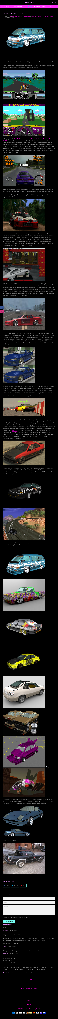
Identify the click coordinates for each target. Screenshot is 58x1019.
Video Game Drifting (48, 16)
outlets (32, 16)
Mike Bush (14, 430)
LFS (26, 16)
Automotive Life (15, 16)
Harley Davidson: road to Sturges (34, 139)
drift (24, 16)
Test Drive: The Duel (48, 139)
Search (29, 1000)
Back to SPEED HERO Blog (29, 988)
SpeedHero (29, 2)
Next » (31, 979)
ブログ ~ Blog (28, 6)
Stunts (22, 139)
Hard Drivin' (6, 141)
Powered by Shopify (34, 1009)
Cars (21, 16)
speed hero (40, 16)
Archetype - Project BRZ (40, 6)
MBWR (28, 16)
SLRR (36, 16)
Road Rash (17, 139)
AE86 (10, 16)
